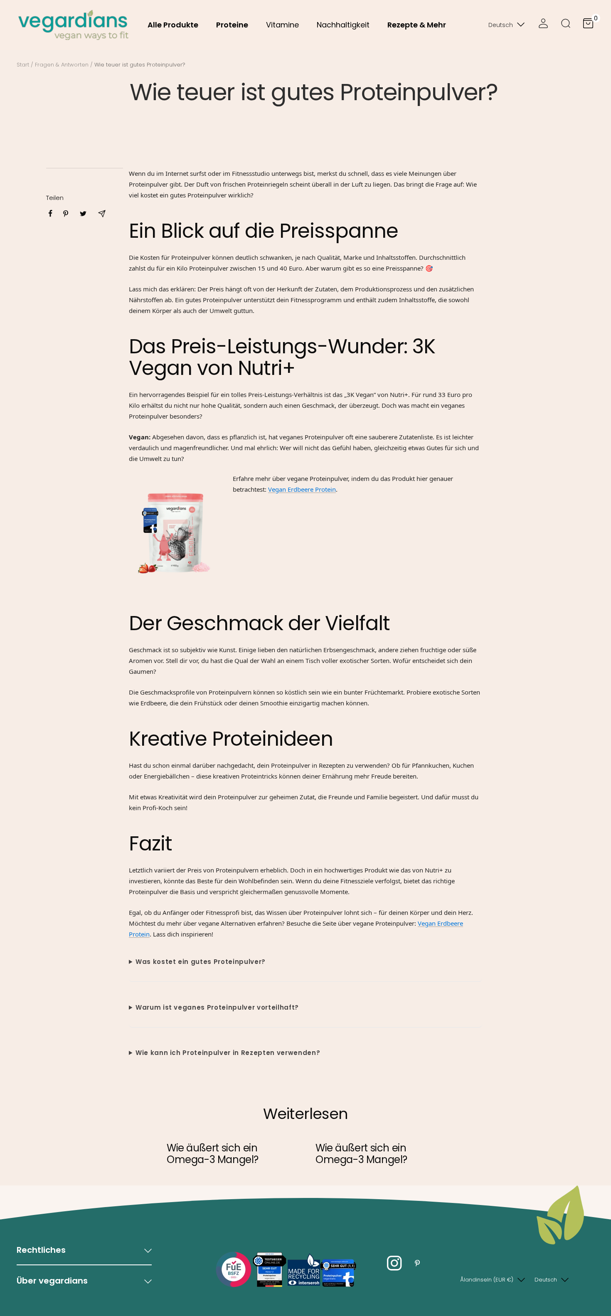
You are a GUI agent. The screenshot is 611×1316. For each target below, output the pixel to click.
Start (23, 65)
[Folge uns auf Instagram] (394, 1263)
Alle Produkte (173, 25)
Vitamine (282, 25)
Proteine (232, 25)
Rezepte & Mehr (416, 25)
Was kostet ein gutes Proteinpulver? (201, 961)
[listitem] (50, 213)
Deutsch (500, 25)
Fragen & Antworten (62, 65)
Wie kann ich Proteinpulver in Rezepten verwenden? (228, 1052)
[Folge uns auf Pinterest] (417, 1263)
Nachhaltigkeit (343, 25)
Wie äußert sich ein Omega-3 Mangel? (213, 1153)
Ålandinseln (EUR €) (486, 1280)
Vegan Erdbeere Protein (302, 489)
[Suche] (565, 25)
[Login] (543, 25)
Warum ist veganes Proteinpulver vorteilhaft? (217, 1007)
